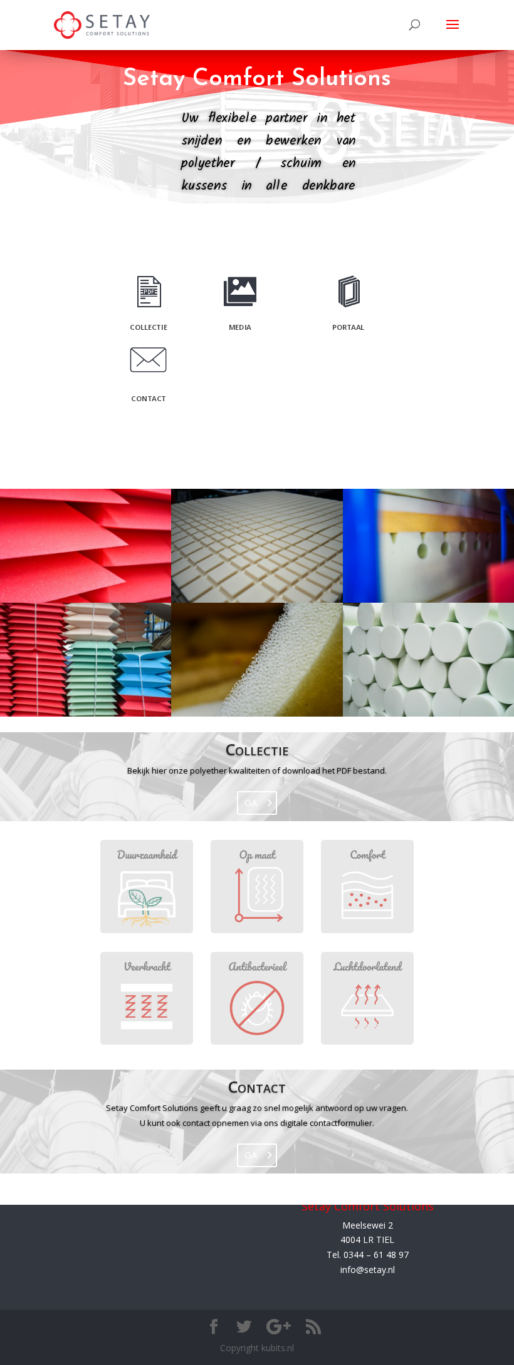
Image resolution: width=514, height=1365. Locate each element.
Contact (257, 1086)
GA (250, 802)
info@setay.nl (367, 1270)
